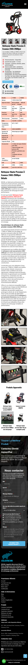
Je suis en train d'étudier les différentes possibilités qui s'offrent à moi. (13, 522)
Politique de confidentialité (14, 662)
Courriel (5, 487)
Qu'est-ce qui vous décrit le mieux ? (11, 514)
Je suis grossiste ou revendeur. (12, 516)
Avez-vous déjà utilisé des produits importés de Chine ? (14, 507)
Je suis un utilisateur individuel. (12, 518)
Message (5, 527)
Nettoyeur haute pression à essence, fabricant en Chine (12, 196)
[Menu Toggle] (25, 4)
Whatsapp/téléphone (8, 494)
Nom (4, 481)
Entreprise (5, 500)
